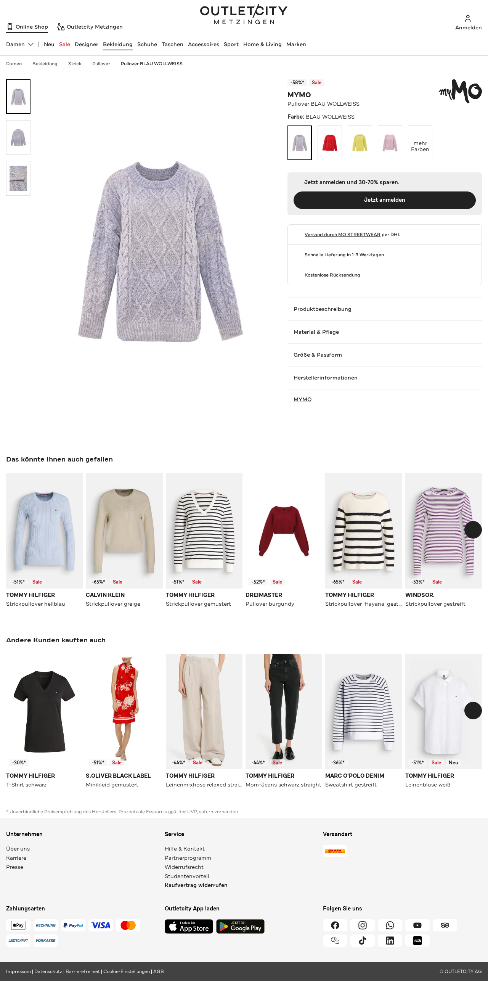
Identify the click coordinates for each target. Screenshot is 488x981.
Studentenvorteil (187, 876)
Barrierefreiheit (83, 971)
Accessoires (203, 44)
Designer (86, 44)
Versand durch (342, 235)
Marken (296, 44)
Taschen (172, 44)
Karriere (16, 857)
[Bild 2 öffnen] (18, 137)
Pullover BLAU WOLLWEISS (152, 64)
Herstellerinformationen (326, 377)
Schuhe (147, 44)
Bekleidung (118, 44)
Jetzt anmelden (384, 200)
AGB (158, 971)
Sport (231, 44)
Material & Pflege (316, 331)
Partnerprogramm (188, 857)
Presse (14, 867)
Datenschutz (48, 971)
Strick (75, 64)
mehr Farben (421, 139)
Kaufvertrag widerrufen (196, 885)
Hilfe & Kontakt (185, 848)
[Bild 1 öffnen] (18, 96)
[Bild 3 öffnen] (18, 178)
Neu (49, 44)
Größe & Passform (318, 354)
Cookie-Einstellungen (126, 971)
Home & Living (262, 44)
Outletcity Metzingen (244, 15)
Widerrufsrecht (184, 867)
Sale (64, 44)
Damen (14, 64)
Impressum (18, 971)
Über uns (18, 848)
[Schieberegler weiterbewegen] (473, 530)
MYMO (299, 95)
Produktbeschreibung (323, 309)
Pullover (101, 64)
